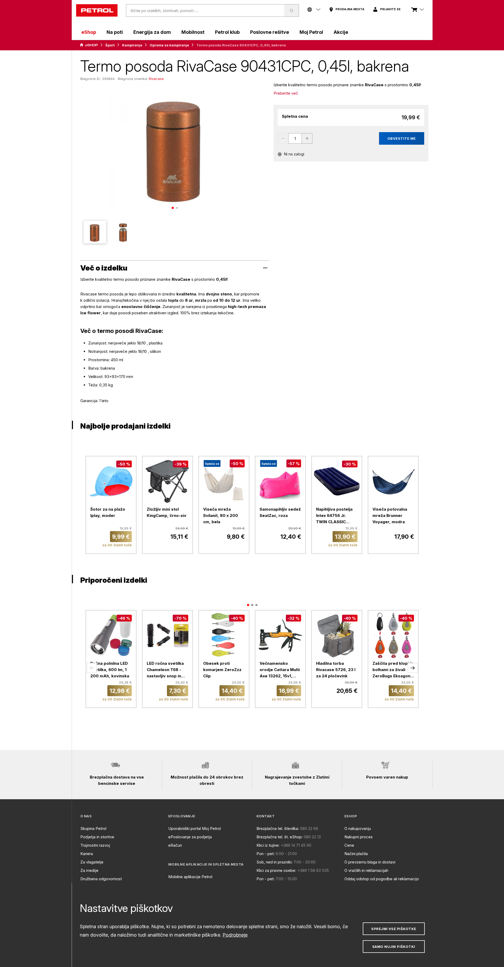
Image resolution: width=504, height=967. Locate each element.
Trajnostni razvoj (95, 845)
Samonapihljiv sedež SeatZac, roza (280, 512)
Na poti (115, 32)
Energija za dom (152, 32)
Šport (110, 45)
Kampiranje (132, 45)
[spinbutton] (295, 138)
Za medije (89, 870)
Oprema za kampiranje (169, 45)
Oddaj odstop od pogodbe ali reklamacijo (381, 878)
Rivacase (156, 79)
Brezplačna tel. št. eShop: (279, 836)
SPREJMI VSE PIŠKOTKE (393, 929)
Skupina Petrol (93, 828)
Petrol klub (227, 32)
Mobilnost (192, 32)
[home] (97, 10)
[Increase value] (307, 138)
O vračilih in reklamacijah (366, 870)
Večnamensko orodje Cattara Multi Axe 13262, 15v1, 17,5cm (280, 670)
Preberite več (286, 93)
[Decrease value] (283, 138)
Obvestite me (401, 138)
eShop (88, 32)
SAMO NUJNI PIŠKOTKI (393, 946)
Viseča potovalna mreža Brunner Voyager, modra (389, 515)
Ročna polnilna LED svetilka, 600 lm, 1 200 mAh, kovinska (109, 669)
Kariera (86, 853)
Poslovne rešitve (269, 32)
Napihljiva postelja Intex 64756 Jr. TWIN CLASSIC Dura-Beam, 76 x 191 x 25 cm (336, 516)
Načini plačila (356, 853)
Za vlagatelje (91, 862)
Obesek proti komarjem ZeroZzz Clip (222, 669)
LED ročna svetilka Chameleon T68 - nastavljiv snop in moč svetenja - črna (167, 670)
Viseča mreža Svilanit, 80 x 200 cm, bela (220, 515)
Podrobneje (235, 935)
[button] (92, 668)
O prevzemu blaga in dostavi (369, 862)
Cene (349, 845)
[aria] (89, 45)
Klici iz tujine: (268, 845)
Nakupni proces (358, 836)
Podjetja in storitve (97, 836)
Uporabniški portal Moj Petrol (194, 828)
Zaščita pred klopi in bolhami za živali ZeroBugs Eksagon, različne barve (392, 670)
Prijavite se (390, 9)
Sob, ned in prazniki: (274, 862)
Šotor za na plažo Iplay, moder (107, 512)
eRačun (175, 845)
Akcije (341, 32)
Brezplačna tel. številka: (277, 828)
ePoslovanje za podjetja (190, 836)
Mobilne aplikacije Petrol (190, 876)
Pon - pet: (265, 853)
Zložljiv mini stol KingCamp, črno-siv (166, 512)
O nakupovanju (357, 828)
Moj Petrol (311, 32)
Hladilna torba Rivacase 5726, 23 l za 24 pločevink (335, 669)
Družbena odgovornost (101, 878)
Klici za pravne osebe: (276, 870)
